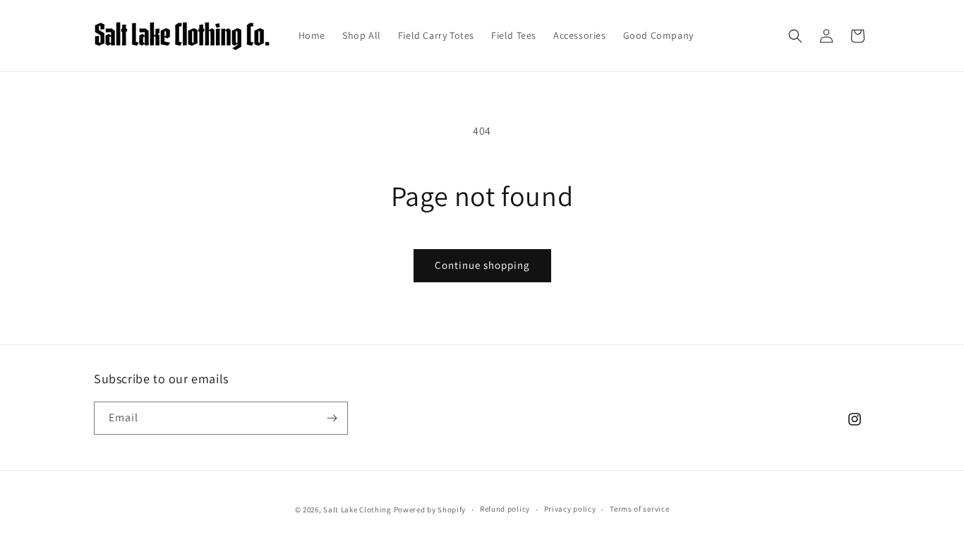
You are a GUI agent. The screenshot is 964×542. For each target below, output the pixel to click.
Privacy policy (570, 509)
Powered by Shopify (430, 509)
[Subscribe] (331, 418)
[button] (795, 36)
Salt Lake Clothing (357, 509)
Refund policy (505, 509)
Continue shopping (482, 265)
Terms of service (639, 509)
